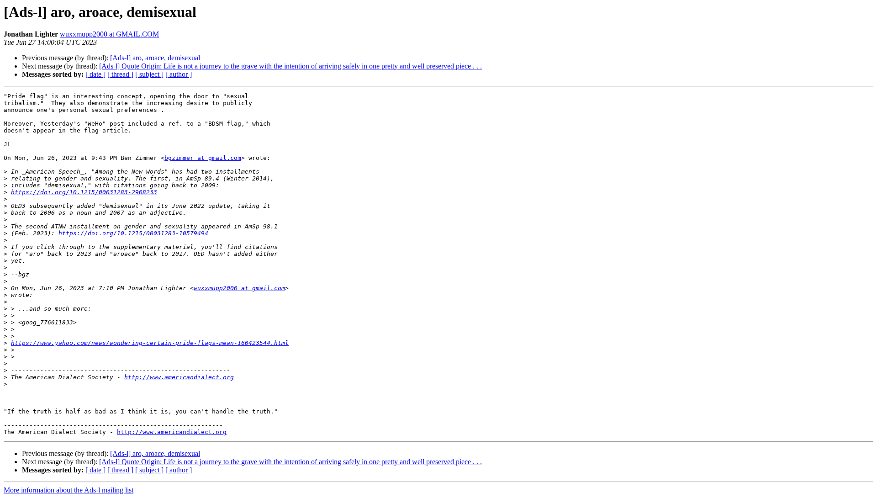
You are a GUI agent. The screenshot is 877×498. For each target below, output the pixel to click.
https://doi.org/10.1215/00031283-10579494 (133, 233)
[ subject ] (149, 74)
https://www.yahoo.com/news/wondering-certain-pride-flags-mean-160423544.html (150, 342)
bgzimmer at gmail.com (202, 157)
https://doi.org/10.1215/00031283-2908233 (84, 192)
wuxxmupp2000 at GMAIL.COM (109, 34)
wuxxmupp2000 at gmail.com (239, 288)
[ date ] (95, 74)
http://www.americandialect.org (179, 377)
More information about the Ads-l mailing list (68, 490)
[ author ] (178, 74)
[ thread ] (120, 74)
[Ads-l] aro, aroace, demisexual (155, 58)
